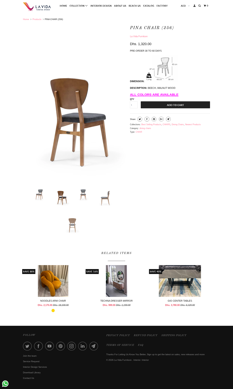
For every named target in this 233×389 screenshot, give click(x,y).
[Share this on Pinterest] (153, 119)
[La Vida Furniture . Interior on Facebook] (39, 346)
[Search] (200, 6)
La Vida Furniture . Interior (127, 360)
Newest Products (193, 124)
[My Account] (195, 6)
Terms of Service (120, 345)
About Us (120, 5)
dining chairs (145, 128)
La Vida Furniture (139, 36)
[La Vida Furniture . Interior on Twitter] (28, 346)
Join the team (30, 356)
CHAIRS (166, 124)
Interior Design (101, 5)
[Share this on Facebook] (146, 119)
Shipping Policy (174, 335)
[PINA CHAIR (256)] (75, 102)
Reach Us (135, 5)
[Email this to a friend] (168, 119)
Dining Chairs (178, 124)
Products (36, 19)
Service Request (31, 361)
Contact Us (28, 378)
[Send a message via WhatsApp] (5, 383)
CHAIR (139, 132)
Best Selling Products (151, 124)
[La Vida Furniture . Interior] (39, 6)
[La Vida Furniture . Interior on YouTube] (50, 346)
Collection (77, 5)
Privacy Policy (118, 335)
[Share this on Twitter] (139, 119)
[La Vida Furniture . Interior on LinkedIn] (83, 346)
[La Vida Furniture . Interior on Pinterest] (61, 346)
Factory (162, 5)
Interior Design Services (35, 367)
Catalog (148, 5)
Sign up (151, 354)
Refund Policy (146, 335)
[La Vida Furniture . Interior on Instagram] (72, 346)
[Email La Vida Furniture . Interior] (94, 346)
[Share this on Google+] (161, 119)
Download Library (32, 372)
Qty (132, 99)
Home (63, 5)
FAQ (140, 345)
